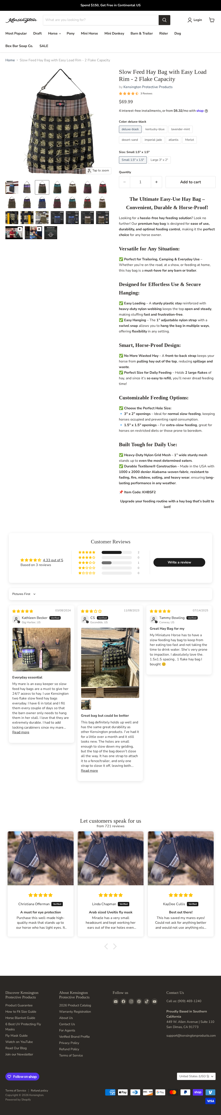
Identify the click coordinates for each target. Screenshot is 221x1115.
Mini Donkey (114, 33)
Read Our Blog (16, 1048)
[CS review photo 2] (86, 704)
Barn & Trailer (142, 33)
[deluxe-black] (131, 134)
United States (194, 1076)
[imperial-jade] (154, 144)
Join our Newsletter (19, 1054)
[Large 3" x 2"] (160, 164)
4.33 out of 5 (53, 560)
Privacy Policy (69, 1043)
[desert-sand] (130, 144)
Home (10, 60)
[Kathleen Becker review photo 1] (41, 650)
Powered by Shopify (18, 1100)
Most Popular (16, 33)
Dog (177, 33)
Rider (163, 33)
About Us (66, 1018)
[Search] (164, 20)
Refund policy (39, 1091)
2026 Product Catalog (75, 1005)
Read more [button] (20, 732)
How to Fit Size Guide (20, 1011)
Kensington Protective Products (148, 87)
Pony (70, 33)
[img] (22, 611)
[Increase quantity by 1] (156, 182)
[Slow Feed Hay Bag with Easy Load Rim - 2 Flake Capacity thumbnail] (14, 233)
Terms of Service (71, 1055)
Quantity (125, 172)
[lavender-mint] (181, 134)
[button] (87, 552)
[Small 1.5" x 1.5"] (133, 164)
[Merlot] (190, 144)
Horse (53, 33)
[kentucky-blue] (155, 134)
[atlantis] (174, 144)
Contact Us (67, 1024)
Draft (37, 33)
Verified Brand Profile (74, 1036)
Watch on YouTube (19, 1042)
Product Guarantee (19, 1005)
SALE (43, 46)
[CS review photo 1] (110, 663)
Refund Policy (69, 1049)
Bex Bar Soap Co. (19, 46)
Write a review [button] (179, 562)
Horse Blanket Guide (20, 1018)
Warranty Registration (75, 1011)
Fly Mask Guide (16, 1035)
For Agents (67, 1030)
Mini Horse (89, 33)
